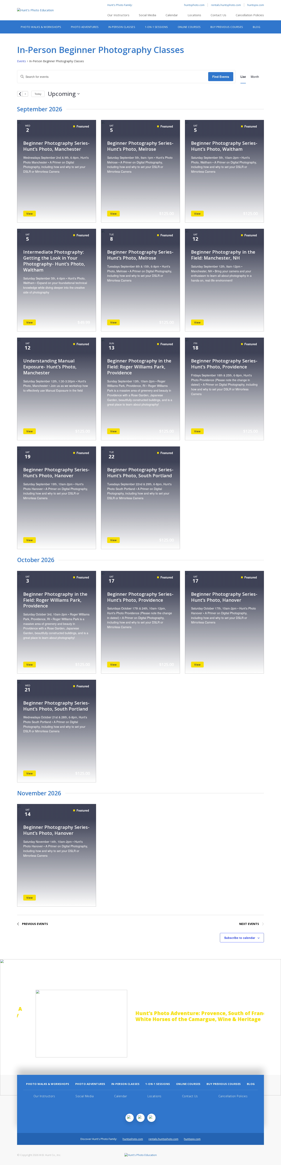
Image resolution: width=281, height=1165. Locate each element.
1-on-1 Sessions (156, 27)
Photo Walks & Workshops (41, 27)
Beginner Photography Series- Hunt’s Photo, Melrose (140, 146)
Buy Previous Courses (226, 27)
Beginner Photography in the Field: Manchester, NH (223, 255)
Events (21, 61)
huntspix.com (255, 5)
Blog (256, 27)
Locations (194, 15)
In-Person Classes (121, 27)
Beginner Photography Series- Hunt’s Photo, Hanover (56, 472)
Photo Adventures (85, 27)
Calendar (172, 15)
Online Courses (189, 27)
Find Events (220, 77)
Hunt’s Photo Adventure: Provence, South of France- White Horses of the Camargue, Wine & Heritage (186, 1016)
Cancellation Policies (250, 15)
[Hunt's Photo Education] (35, 10)
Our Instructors (118, 15)
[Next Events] (25, 93)
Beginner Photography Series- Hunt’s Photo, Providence (224, 364)
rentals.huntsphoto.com (226, 5)
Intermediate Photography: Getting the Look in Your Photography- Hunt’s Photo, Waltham (54, 261)
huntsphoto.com (194, 5)
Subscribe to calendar (239, 938)
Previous (6, 1023)
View (29, 213)
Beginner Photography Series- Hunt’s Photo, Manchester (56, 146)
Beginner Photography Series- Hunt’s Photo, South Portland (140, 472)
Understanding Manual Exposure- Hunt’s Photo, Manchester (50, 367)
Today (38, 93)
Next (275, 1023)
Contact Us (218, 15)
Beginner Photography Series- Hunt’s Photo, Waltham (224, 146)
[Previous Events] (19, 93)
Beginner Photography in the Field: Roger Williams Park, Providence (139, 367)
